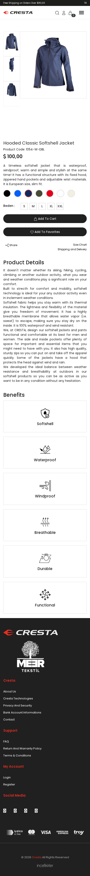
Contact (9, 719)
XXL (60, 206)
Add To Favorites (47, 232)
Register (9, 784)
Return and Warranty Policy (22, 748)
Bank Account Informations (22, 712)
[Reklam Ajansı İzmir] (45, 865)
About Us (9, 691)
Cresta (37, 857)
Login (7, 777)
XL (51, 206)
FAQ (6, 741)
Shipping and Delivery (72, 249)
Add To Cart (46, 218)
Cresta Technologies (18, 698)
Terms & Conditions (17, 755)
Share (13, 245)
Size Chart (80, 245)
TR (85, 3)
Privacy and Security (17, 705)
